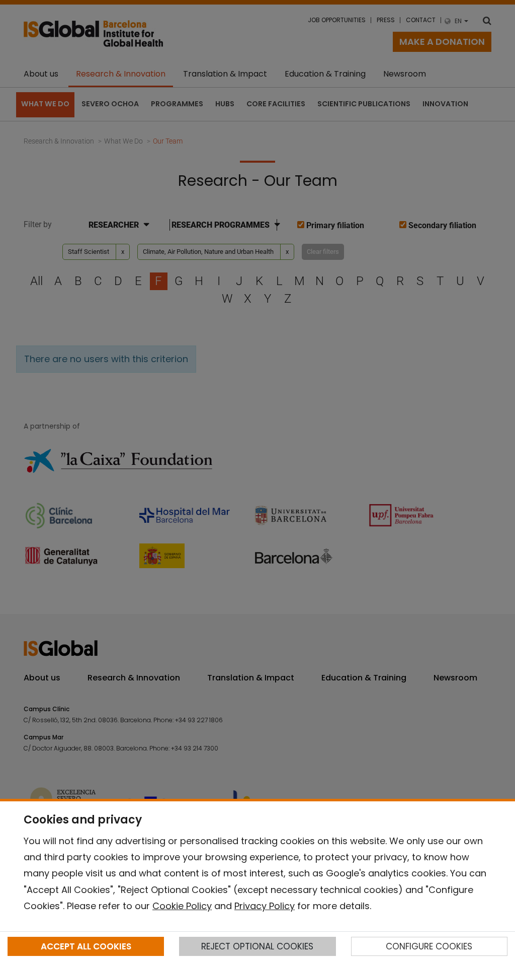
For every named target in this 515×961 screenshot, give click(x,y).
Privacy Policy (264, 906)
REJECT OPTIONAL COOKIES (257, 946)
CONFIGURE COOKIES (429, 946)
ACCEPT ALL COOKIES (86, 946)
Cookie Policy (182, 906)
